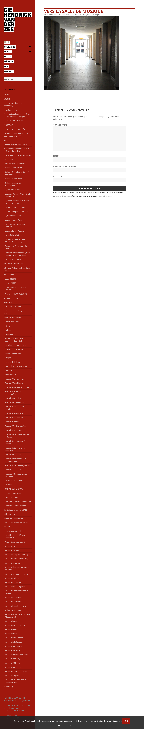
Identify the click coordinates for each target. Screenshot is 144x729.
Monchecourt (10, 374)
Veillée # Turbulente (13, 667)
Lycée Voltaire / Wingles (14, 231)
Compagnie (9, 47)
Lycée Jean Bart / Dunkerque (16, 207)
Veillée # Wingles (12, 675)
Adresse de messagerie (65, 166)
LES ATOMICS (9, 274)
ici (91, 725)
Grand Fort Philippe (13, 353)
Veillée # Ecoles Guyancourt (16, 586)
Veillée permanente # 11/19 (14, 518)
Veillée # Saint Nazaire (14, 638)
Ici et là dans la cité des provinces (17, 155)
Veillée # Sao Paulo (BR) (14, 646)
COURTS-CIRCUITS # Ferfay (15, 129)
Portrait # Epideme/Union (15, 402)
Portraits (7, 326)
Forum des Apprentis (13, 493)
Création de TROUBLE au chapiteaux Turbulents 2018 (16, 134)
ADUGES (7, 99)
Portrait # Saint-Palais (13, 430)
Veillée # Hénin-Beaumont (15, 606)
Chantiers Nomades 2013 (14, 121)
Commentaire (60, 125)
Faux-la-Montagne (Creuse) (16, 345)
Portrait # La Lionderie (14, 413)
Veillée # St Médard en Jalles (16, 654)
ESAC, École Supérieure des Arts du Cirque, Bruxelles (16, 149)
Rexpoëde (9, 485)
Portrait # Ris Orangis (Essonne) (18, 426)
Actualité (7, 95)
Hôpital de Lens (11, 497)
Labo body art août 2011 (13, 264)
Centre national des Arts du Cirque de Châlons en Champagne (17, 115)
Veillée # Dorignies (12, 578)
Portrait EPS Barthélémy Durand (18, 465)
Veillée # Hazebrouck (13, 602)
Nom (56, 156)
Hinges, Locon (11, 358)
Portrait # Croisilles (13, 398)
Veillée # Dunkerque (13, 582)
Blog (6, 42)
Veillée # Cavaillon (12, 563)
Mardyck (8, 370)
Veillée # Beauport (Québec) (16, 554)
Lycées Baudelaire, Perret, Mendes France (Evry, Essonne (17, 240)
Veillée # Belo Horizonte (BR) (16, 559)
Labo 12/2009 (10, 283)
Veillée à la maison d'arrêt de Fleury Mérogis (17, 681)
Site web (57, 176)
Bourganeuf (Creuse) (13, 334)
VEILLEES (7, 527)
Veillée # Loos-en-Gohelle (15, 625)
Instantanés (8, 159)
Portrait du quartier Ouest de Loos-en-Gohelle (17, 460)
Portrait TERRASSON (13, 470)
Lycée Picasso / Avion (13, 220)
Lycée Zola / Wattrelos (14, 235)
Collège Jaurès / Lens (13, 179)
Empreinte (8, 140)
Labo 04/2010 (10, 279)
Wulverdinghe (9, 686)
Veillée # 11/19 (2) (12, 550)
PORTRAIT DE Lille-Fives (13, 317)
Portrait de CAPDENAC (12, 306)
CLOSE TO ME (9, 125)
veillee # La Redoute (13, 610)
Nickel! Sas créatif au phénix (16, 542)
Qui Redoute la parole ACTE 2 (15, 510)
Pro (6, 66)
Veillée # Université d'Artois (16, 671)
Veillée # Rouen (11, 633)
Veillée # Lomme (11, 621)
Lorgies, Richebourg (13, 362)
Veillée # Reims (11, 629)
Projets (8, 51)
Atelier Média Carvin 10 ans (16, 144)
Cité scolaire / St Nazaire (15, 164)
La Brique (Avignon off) (13, 259)
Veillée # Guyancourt (13, 597)
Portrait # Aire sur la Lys (14, 379)
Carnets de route (10, 110)
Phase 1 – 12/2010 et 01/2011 (17, 294)
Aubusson (9, 330)
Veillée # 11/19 (11, 546)
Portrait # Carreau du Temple (17, 387)
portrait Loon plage (11, 322)
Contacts (9, 71)
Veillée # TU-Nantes (13, 663)
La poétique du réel (13, 531)
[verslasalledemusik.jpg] (89, 53)
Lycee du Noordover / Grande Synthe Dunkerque (17, 201)
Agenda (7, 56)
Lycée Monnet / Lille (13, 216)
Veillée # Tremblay (12, 659)
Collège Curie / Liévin (13, 168)
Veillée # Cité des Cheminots (16, 574)
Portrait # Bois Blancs (14, 383)
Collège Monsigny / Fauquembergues (13, 184)
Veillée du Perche (10, 514)
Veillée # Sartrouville (13, 650)
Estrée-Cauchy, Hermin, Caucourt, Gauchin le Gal (16, 339)
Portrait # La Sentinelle (14, 417)
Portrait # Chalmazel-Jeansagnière (13, 392)
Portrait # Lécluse (12, 422)
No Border (8, 302)
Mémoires (9, 61)
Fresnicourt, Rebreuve (14, 349)
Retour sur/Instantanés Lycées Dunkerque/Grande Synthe (17, 254)
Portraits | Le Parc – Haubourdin (18, 501)
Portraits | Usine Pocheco (15, 506)
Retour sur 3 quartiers (14, 481)
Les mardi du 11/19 (11, 298)
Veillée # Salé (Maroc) (13, 642)
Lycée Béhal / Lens (12, 189)
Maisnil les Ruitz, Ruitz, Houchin (17, 366)
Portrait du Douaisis (13, 454)
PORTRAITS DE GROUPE (13, 489)
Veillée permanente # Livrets (16, 522)
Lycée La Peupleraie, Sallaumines (18, 211)
